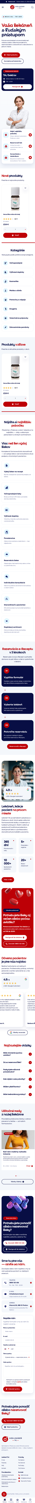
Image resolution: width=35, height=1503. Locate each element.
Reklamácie (5, 1486)
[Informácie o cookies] (4, 1494)
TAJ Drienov (21, 1468)
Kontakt (4, 1468)
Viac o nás (8, 879)
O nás (3, 1460)
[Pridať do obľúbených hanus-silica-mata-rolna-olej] (25, 188)
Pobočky (4, 1462)
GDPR (19, 1382)
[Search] (32, 7)
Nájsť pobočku (12, 55)
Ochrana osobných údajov (9, 1479)
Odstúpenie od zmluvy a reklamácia (8, 1483)
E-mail (5, 1336)
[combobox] (6, 1349)
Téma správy (7, 1353)
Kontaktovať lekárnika (12, 61)
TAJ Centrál (21, 1462)
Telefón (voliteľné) (9, 1345)
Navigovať (16, 87)
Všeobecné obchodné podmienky (8, 1476)
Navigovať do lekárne (13, 937)
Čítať (28, 1166)
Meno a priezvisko (9, 1328)
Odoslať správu (14, 1389)
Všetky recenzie (19, 1032)
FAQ (3, 1465)
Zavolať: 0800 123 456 (16, 944)
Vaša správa (7, 1362)
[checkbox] (4, 1380)
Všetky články (16, 1182)
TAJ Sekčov (21, 1460)
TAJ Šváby (21, 1465)
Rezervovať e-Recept (17, 746)
